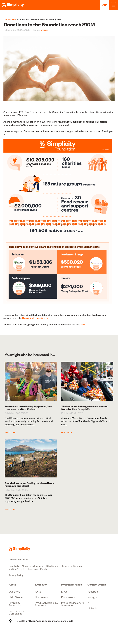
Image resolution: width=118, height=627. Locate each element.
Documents (42, 597)
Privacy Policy (16, 575)
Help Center (16, 597)
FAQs (38, 591)
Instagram (93, 597)
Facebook (93, 591)
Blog (14, 19)
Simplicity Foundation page (36, 318)
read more (10, 432)
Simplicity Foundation (15, 604)
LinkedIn (92, 608)
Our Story (14, 591)
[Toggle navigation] (113, 5)
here (83, 324)
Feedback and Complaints (17, 612)
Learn (6, 19)
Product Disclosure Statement (46, 604)
